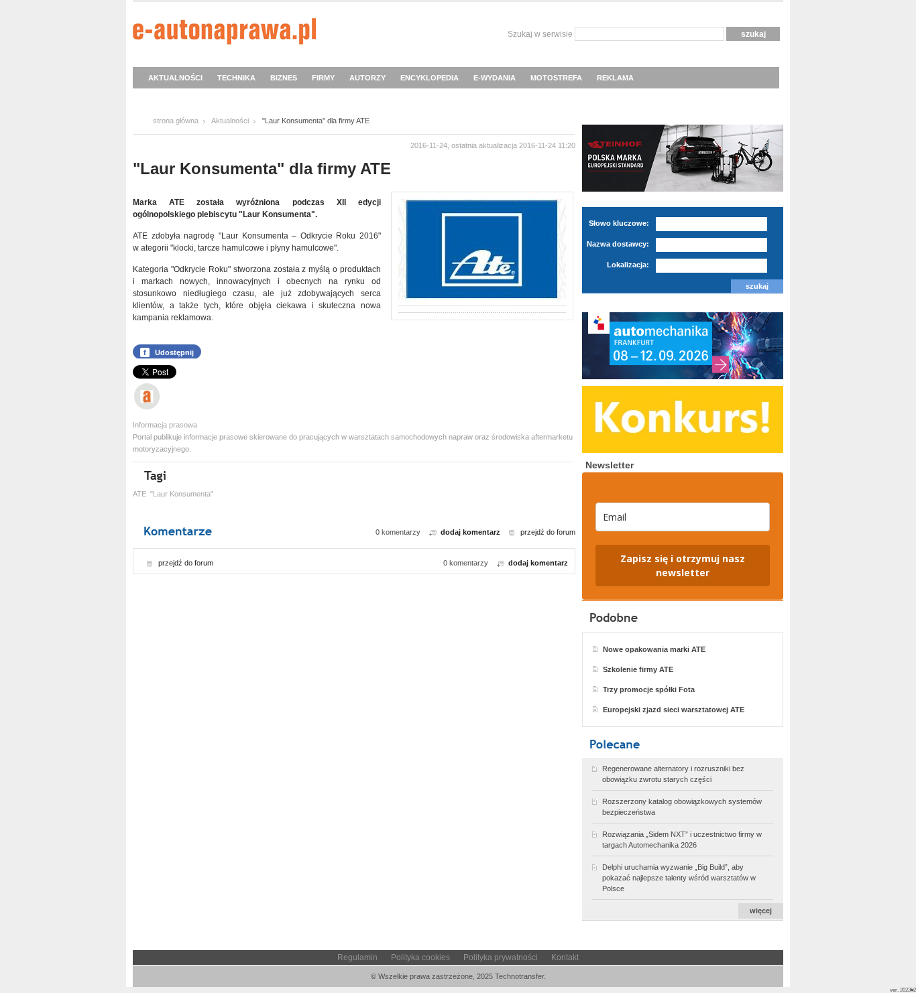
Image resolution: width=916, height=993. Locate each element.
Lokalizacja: (628, 265)
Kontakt (565, 957)
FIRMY (323, 78)
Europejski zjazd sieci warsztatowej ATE (673, 710)
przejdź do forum (547, 532)
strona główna (175, 121)
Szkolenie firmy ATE (638, 669)
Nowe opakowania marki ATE (654, 649)
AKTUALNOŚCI (175, 78)
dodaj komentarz (470, 532)
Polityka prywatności (500, 957)
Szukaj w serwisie (540, 34)
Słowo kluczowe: (619, 223)
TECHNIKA (236, 78)
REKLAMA (615, 78)
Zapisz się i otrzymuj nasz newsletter (682, 565)
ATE (139, 494)
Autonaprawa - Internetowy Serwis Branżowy (224, 33)
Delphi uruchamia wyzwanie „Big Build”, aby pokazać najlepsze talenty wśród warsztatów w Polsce (679, 877)
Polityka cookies (420, 957)
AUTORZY (367, 78)
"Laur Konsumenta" (181, 494)
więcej (761, 911)
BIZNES (283, 78)
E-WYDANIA (494, 78)
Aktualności (230, 121)
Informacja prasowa (165, 425)
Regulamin (357, 957)
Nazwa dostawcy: (618, 244)
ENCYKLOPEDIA (429, 78)
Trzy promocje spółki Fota (649, 689)
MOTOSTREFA (556, 78)
